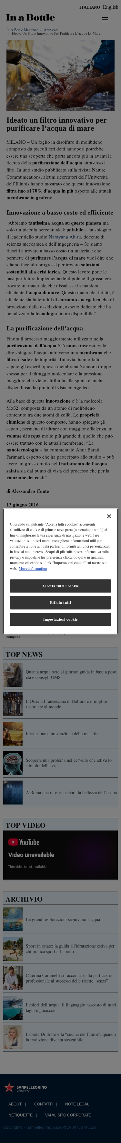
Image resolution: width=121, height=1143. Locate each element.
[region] (60, 571)
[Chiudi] (109, 516)
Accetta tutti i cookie (60, 586)
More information (33, 568)
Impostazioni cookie (60, 619)
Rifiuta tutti (60, 602)
